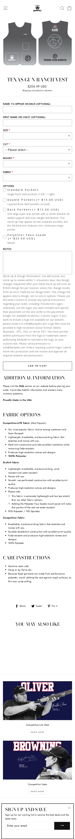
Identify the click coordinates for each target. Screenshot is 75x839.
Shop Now (37, 732)
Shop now (37, 791)
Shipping (26, 90)
